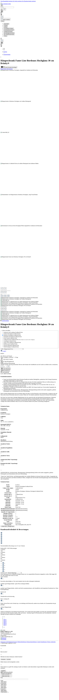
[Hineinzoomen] (8, 296)
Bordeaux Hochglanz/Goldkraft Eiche (12, 335)
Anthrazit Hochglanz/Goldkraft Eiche (12, 333)
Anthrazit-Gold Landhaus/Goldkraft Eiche (13, 332)
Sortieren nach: (4, 572)
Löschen (8, 659)
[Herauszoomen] (2, 296)
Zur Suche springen (17, 1)
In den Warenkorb (6, 368)
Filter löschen (4, 691)
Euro (5, 36)
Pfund (5, 25)
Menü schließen (6, 19)
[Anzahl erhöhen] (8, 366)
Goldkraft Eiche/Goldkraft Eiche (19, 339)
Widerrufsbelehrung (22, 641)
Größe (2, 349)
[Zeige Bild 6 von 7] (8, 290)
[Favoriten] (1, 13)
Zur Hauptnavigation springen (29, 1)
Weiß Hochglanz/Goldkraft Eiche (11, 346)
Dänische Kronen (8, 31)
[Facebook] (3, 639)
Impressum (3, 641)
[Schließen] (1, 294)
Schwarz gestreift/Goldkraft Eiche (11, 345)
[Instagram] (3, 638)
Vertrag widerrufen (51, 641)
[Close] (1, 648)
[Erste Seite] (4, 616)
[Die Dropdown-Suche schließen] (4, 9)
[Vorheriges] (2, 288)
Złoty (5, 26)
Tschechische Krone (9, 34)
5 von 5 (4, 351)
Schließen (3, 670)
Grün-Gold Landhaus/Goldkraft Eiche (12, 342)
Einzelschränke (5, 320)
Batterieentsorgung (13, 641)
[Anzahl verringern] (2, 366)
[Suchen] (2, 9)
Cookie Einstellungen (42, 641)
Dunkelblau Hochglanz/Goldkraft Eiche (13, 336)
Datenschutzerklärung (32, 641)
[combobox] (7, 7)
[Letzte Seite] (4, 627)
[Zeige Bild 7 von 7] (9, 290)
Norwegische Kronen (9, 32)
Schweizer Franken (8, 28)
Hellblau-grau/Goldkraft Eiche (10, 344)
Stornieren (3, 659)
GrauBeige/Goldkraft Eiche (10, 341)
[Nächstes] (5, 288)
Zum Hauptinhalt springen (7, 1)
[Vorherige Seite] (4, 618)
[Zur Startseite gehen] (6, 3)
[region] (29, 195)
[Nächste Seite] (4, 626)
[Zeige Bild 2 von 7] (2, 290)
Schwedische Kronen (9, 29)
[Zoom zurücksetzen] (5, 296)
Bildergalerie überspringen (7, 68)
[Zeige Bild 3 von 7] (4, 290)
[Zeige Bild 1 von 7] (1, 290)
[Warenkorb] (1, 15)
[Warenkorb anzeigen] (1, 46)
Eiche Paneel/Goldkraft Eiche (10, 338)
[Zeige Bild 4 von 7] (5, 290)
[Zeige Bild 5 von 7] (6, 290)
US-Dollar (6, 23)
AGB (7, 641)
